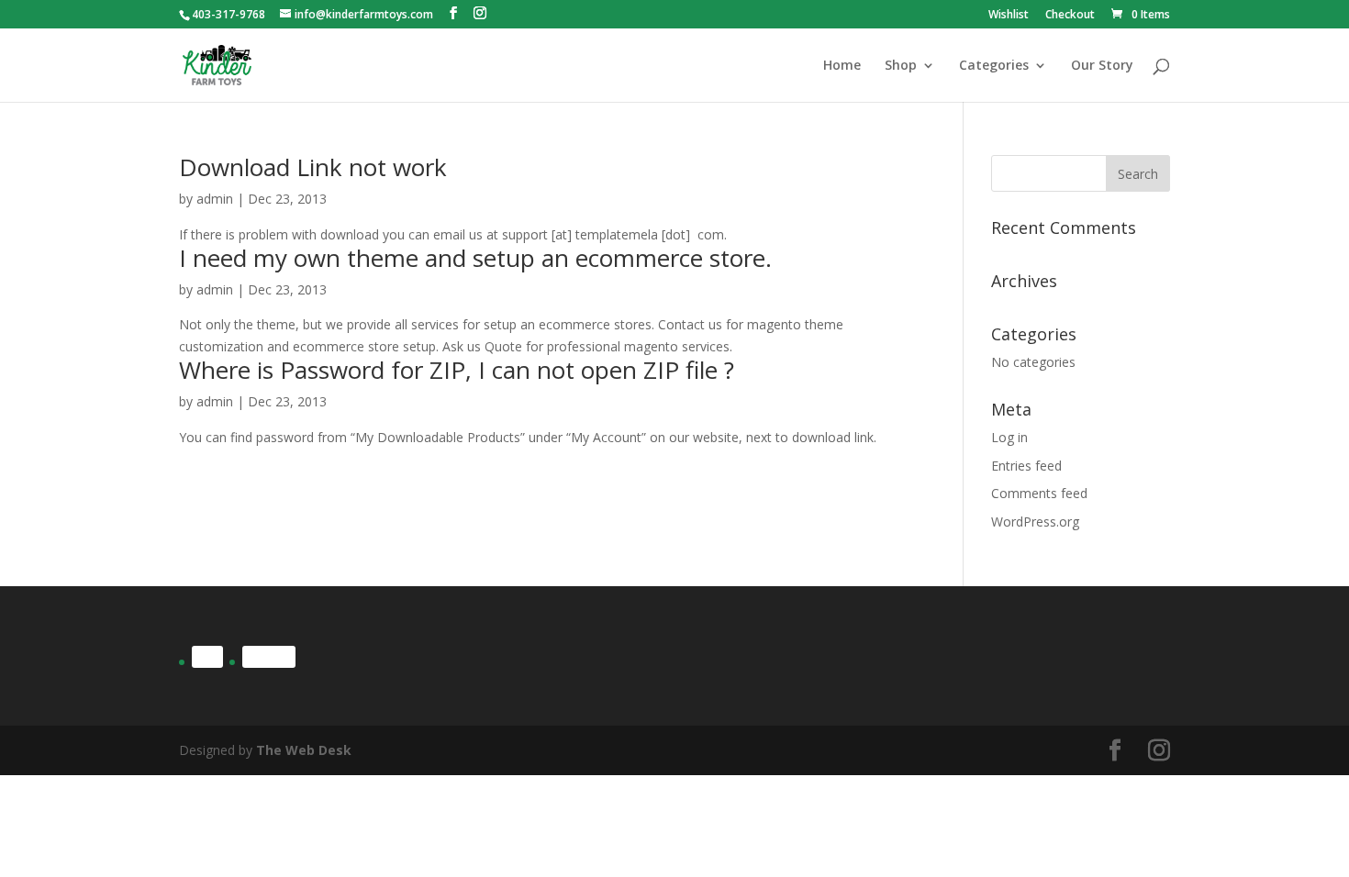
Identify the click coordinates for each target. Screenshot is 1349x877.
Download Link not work (313, 166)
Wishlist (1008, 15)
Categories (994, 66)
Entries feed (1026, 465)
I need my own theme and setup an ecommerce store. (475, 257)
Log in (1009, 437)
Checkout (1070, 15)
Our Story (1102, 66)
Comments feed (1039, 493)
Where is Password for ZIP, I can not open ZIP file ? (456, 369)
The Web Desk (303, 750)
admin (214, 198)
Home (842, 66)
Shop (901, 66)
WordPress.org (1035, 521)
